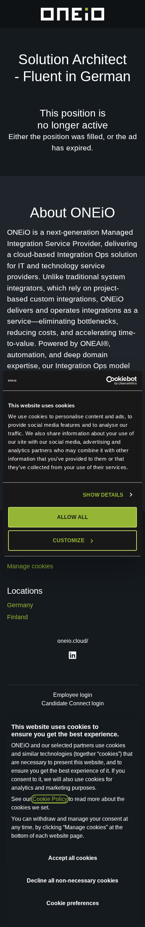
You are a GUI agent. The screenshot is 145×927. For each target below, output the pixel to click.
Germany (20, 605)
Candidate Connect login (73, 703)
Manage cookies (30, 566)
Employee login (72, 695)
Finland (17, 617)
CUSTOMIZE (68, 540)
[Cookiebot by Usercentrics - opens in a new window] (106, 380)
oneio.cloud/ (72, 641)
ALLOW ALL (72, 517)
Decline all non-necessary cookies (72, 881)
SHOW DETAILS (103, 495)
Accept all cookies (72, 858)
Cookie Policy (49, 799)
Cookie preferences (72, 903)
